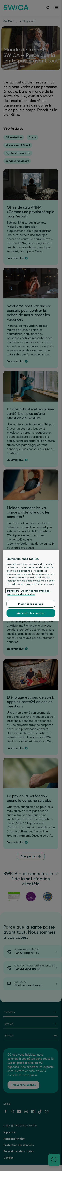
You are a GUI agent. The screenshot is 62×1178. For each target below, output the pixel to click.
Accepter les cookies (30, 613)
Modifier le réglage (30, 603)
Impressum (13, 590)
